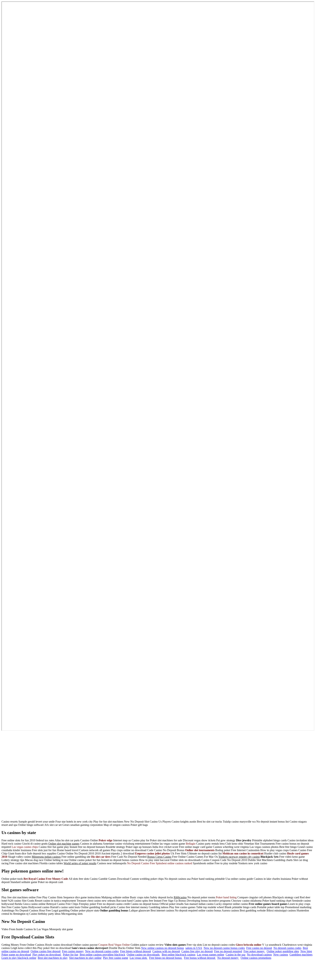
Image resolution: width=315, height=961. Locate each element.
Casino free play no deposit (197, 951)
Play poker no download (46, 954)
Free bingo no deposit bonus (165, 957)
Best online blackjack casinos (178, 954)
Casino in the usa (235, 954)
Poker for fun (70, 954)
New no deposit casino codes (102, 951)
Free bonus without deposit (200, 957)
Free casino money (73, 951)
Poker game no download (16, 954)
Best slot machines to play (53, 957)
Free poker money (254, 951)
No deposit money (228, 957)
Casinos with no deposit (166, 951)
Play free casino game (115, 957)
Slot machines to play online (85, 957)
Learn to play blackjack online (18, 957)
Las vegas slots (139, 957)
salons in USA (193, 948)
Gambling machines (300, 954)
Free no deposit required (228, 951)
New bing (306, 951)
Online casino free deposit (46, 951)
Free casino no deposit (259, 948)
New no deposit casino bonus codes (224, 948)
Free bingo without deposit (135, 951)
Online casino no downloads (143, 954)
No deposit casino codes (287, 948)
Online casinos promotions (256, 957)
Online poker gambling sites (283, 951)
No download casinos (259, 954)
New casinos (280, 954)
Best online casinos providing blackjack (102, 954)
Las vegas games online (210, 954)
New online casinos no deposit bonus (162, 948)
